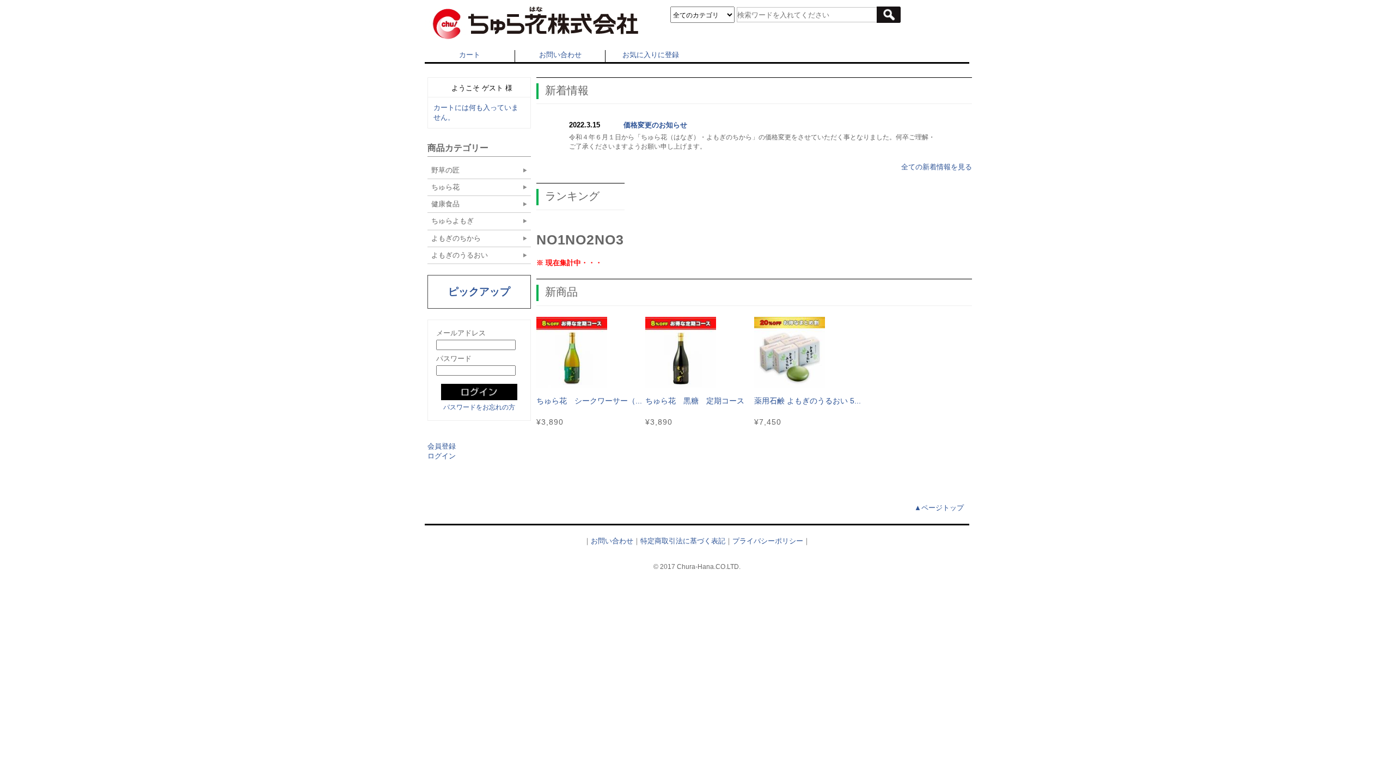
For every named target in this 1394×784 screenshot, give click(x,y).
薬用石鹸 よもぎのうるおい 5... (807, 400)
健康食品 (445, 204)
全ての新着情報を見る (936, 167)
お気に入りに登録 (650, 55)
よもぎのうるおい (459, 255)
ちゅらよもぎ (452, 221)
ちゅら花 (445, 187)
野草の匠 (445, 170)
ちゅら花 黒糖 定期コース (694, 400)
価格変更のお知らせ (655, 125)
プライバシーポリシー (767, 541)
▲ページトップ (939, 508)
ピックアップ (479, 291)
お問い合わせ (560, 55)
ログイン (441, 456)
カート (469, 55)
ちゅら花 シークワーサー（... (589, 400)
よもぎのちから (456, 238)
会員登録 (441, 446)
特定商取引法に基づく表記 (682, 541)
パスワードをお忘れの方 (479, 407)
